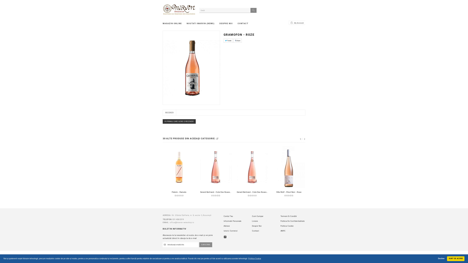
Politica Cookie (287, 226)
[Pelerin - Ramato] (179, 167)
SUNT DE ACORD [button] (456, 259)
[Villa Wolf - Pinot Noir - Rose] (288, 167)
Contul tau (228, 216)
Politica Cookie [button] (254, 258)
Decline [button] (441, 259)
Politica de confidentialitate (293, 221)
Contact (255, 231)
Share (238, 41)
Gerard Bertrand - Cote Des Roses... (215, 192)
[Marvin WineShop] (179, 10)
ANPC (283, 231)
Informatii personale (232, 221)
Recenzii (169, 113)
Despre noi (257, 226)
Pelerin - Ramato (179, 192)
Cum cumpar (257, 216)
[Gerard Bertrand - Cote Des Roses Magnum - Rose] (252, 167)
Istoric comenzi (231, 231)
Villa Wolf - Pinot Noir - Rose (289, 192)
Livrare (255, 221)
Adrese (227, 226)
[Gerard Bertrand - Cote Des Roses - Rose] (215, 167)
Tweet (229, 41)
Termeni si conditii (289, 216)
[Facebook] (225, 237)
